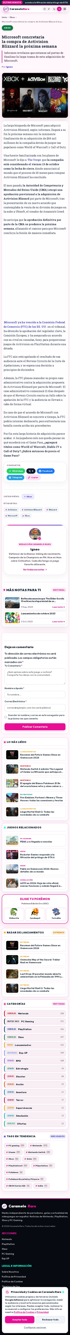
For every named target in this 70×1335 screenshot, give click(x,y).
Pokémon (14, 1172)
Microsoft (11, 515)
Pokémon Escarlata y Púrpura (24, 1179)
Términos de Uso (11, 1286)
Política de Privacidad (14, 1276)
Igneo (9, 66)
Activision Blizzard (32, 509)
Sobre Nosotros (10, 1271)
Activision (11, 509)
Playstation (42, 1165)
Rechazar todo (50, 1319)
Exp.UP (5, 1258)
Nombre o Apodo (14, 688)
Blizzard (51, 509)
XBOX (7, 28)
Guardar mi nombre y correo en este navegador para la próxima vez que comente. (36, 717)
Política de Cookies (12, 1281)
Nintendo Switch (38, 1152)
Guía (30, 1159)
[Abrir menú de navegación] (64, 9)
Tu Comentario (13, 665)
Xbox (12, 17)
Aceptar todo (19, 1319)
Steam (13, 1152)
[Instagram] (45, 9)
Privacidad (43, 1312)
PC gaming (15, 1145)
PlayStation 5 (16, 1165)
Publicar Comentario (35, 726)
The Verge (34, 159)
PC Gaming (8, 1253)
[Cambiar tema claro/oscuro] (54, 9)
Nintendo (38, 1145)
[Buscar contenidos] (59, 9)
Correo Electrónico (15, 701)
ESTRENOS (58, 932)
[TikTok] (49, 9)
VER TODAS (59, 1004)
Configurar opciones (35, 1327)
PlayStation (8, 1244)
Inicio (4, 17)
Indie (41, 1186)
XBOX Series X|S (17, 1186)
